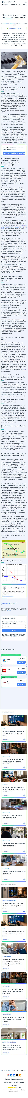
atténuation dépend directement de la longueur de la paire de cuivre (14, 227)
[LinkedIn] (11, 1075)
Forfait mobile (13, 4)
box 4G (24, 369)
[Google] (8, 1075)
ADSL (14, 603)
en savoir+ (9, 610)
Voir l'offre (21, 662)
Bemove (23, 1089)
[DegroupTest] (8, 2)
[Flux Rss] (20, 1075)
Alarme (24, 4)
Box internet (5, 4)
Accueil (3, 1070)
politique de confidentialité (10, 636)
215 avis (20, 1087)
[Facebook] (14, 1075)
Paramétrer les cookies (14, 1091)
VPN (20, 4)
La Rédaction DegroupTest (9, 23)
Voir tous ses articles (7, 596)
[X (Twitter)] (17, 1075)
